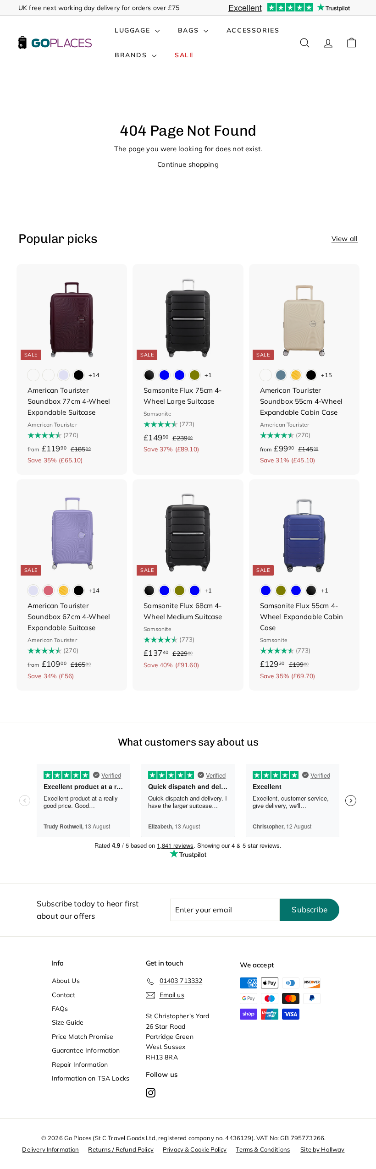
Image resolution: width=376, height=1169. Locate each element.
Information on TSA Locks (91, 1078)
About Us (66, 981)
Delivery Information (50, 1149)
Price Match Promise (83, 1036)
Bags (189, 30)
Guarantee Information (86, 1050)
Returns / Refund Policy (120, 1149)
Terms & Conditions (263, 1149)
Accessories (253, 30)
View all (345, 238)
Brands (132, 55)
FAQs (60, 1008)
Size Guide (68, 1022)
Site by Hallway (322, 1149)
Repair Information (80, 1064)
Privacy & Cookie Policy (195, 1149)
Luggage (134, 30)
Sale (184, 55)
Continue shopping (188, 164)
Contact (64, 995)
